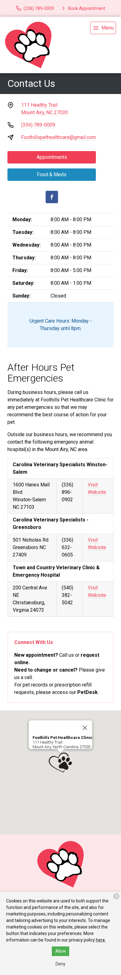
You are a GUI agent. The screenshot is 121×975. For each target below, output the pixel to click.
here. (101, 939)
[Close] (85, 727)
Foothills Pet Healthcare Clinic (62, 737)
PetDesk (87, 692)
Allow (60, 951)
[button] (60, 762)
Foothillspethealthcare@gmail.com (58, 137)
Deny (60, 963)
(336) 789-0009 (38, 125)
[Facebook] (52, 197)
